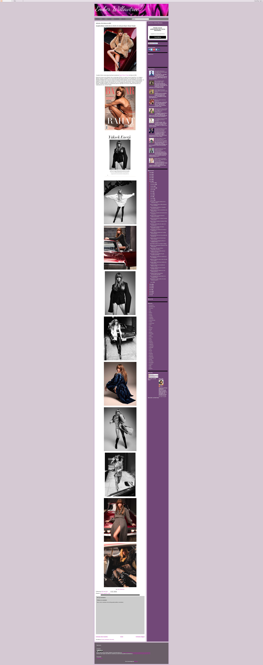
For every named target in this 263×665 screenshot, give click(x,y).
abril (151, 196)
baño (150, 311)
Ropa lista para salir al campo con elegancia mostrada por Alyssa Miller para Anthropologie (161, 110)
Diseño (101, 593)
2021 (150, 181)
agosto (152, 189)
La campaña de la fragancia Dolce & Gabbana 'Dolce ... (157, 241)
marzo (151, 198)
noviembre (152, 184)
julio (151, 191)
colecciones (151, 323)
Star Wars (151, 360)
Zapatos (150, 368)
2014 (150, 293)
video (150, 365)
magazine (105, 593)
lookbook (151, 342)
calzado (150, 315)
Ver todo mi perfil (162, 396)
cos (150, 326)
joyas (150, 338)
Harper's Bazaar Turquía (124, 75)
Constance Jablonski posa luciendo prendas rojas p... (157, 268)
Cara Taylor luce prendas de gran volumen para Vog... (157, 254)
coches (150, 321)
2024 (150, 176)
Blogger (136, 661)
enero (151, 282)
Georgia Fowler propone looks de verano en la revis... (157, 216)
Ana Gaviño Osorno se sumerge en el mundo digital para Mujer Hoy (161, 72)
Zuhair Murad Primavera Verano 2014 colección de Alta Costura (161, 91)
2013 (150, 294)
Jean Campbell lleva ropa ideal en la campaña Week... (158, 277)
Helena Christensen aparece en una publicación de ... (157, 271)
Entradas (152, 374)
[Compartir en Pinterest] (116, 591)
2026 (150, 172)
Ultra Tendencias (121, 589)
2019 (150, 286)
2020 (150, 284)
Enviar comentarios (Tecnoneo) (108, 639)
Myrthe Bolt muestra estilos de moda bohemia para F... (158, 279)
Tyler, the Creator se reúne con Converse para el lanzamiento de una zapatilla (161, 139)
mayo (151, 194)
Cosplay (150, 327)
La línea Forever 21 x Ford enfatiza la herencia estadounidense (160, 149)
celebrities (151, 318)
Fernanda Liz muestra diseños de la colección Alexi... (157, 202)
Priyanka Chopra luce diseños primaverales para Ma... (156, 274)
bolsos (150, 314)
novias (150, 351)
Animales (151, 308)
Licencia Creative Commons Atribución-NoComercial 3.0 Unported (136, 652)
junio (151, 193)
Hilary (161, 386)
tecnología (151, 362)
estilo (150, 330)
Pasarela (151, 353)
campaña (151, 317)
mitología (151, 347)
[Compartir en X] (113, 591)
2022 (150, 179)
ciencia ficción (152, 320)
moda (109, 593)
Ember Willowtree (116, 9)
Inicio (121, 636)
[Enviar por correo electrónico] (111, 591)
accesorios (151, 305)
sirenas (150, 359)
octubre (152, 186)
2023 (150, 177)
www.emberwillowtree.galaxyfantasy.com (141, 653)
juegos (150, 339)
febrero (152, 200)
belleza (150, 312)
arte (150, 309)
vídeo (150, 367)
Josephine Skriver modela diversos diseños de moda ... (157, 251)
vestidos (151, 364)
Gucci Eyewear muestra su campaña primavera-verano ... (158, 208)
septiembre (152, 187)
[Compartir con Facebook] (115, 591)
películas (151, 354)
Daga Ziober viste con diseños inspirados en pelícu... (156, 249)
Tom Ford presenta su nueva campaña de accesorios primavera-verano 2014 (161, 129)
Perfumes (151, 356)
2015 (150, 291)
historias (151, 336)
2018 (150, 287)
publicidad (151, 357)
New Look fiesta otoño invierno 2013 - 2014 (159, 81)
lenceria (150, 341)
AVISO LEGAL (100, 658)
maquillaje (151, 345)
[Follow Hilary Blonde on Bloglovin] (153, 43)
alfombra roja (152, 306)
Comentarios (152, 376)
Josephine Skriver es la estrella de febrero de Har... (157, 265)
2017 (150, 289)
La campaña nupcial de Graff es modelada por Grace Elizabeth (161, 119)
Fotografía (151, 333)
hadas (150, 335)
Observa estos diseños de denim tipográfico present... (157, 227)
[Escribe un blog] (112, 591)
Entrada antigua (140, 636)
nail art (150, 350)
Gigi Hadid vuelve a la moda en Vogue (158, 243)
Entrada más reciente (102, 636)
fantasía (150, 332)
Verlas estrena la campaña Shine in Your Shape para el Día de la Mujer (161, 159)
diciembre (152, 182)
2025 (150, 174)
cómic (150, 324)
